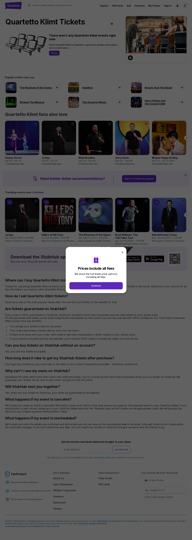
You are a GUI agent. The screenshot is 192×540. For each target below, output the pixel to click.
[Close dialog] (122, 252)
